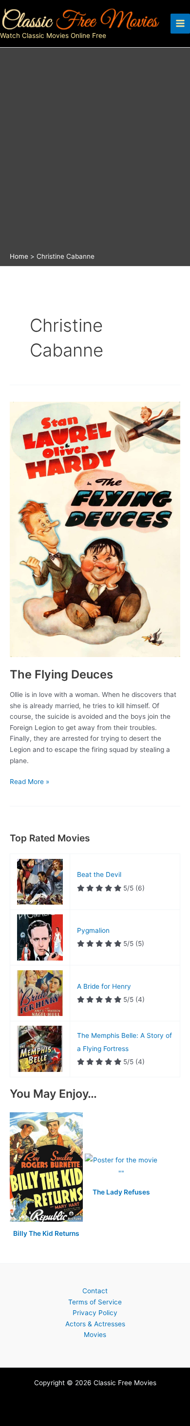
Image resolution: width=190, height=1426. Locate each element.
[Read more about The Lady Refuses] (121, 1167)
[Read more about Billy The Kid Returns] (47, 1167)
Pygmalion (93, 930)
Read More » (29, 782)
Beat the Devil (99, 874)
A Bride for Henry (104, 986)
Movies (95, 1334)
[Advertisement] (95, 152)
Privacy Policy (95, 1313)
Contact (95, 1291)
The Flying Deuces (61, 674)
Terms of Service (95, 1302)
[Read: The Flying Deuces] (95, 529)
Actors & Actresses (95, 1324)
